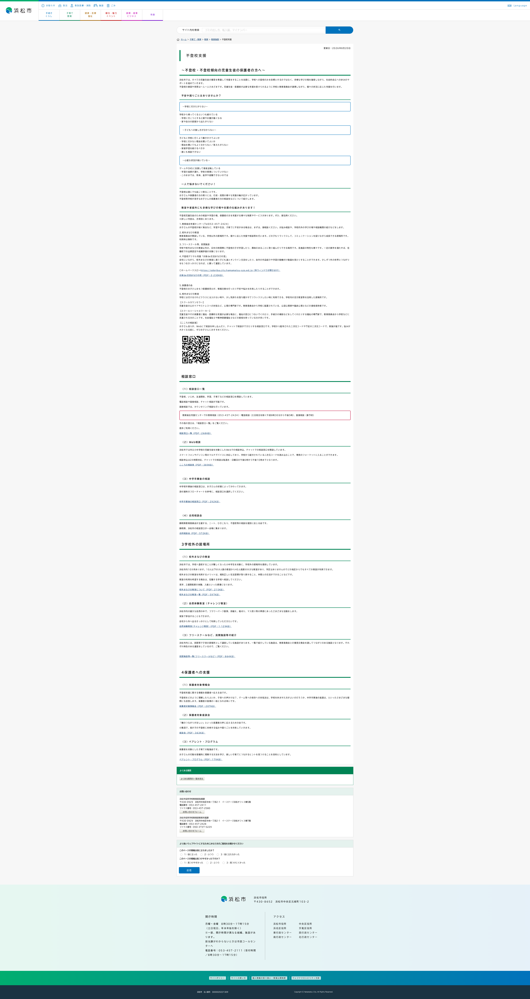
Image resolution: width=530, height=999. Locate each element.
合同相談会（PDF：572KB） (194, 533)
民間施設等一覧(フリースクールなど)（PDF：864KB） (207, 656)
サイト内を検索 (190, 30)
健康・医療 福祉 (90, 14)
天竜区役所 (305, 928)
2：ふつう (209, 854)
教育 (206, 39)
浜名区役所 (280, 928)
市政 (152, 15)
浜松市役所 (280, 924)
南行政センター (282, 937)
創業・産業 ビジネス (132, 14)
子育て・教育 (195, 39)
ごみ (113, 5)
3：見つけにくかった (235, 863)
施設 (101, 5)
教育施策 (215, 39)
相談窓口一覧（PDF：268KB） (195, 433)
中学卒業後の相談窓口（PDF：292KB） (199, 502)
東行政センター (282, 933)
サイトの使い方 (238, 978)
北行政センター (308, 937)
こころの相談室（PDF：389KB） (196, 465)
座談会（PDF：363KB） (192, 733)
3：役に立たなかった (230, 854)
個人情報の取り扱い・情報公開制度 (269, 978)
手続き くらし (49, 14)
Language (520, 5)
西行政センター (308, 933)
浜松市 (19, 11)
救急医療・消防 (83, 5)
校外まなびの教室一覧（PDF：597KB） (199, 595)
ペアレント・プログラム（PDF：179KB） (200, 759)
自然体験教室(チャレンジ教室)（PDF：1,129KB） (205, 626)
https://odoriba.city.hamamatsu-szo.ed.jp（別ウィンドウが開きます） (240, 270)
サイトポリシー (217, 978)
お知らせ (50, 5)
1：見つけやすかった (193, 863)
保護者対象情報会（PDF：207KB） (197, 706)
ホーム (184, 39)
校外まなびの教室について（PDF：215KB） (202, 590)
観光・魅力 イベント (111, 14)
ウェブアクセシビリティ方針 (306, 978)
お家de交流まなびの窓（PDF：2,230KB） (201, 275)
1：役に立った (190, 854)
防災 (65, 5)
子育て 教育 (70, 14)
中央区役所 (305, 924)
